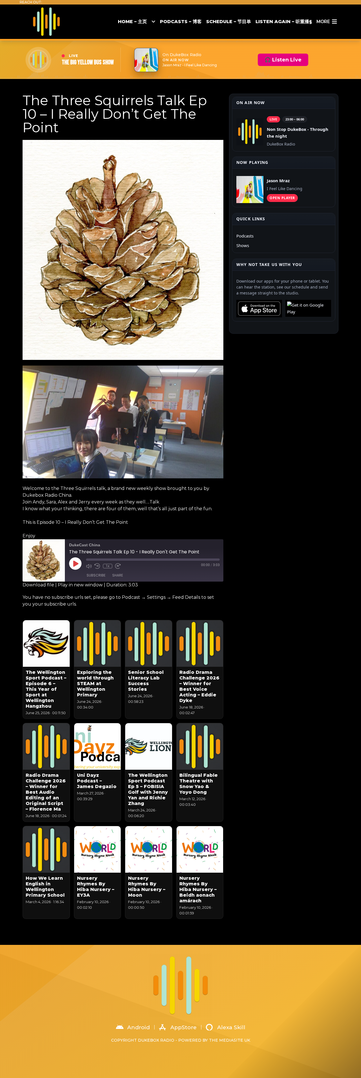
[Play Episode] (75, 563)
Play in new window (80, 585)
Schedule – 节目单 (228, 21)
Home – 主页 (132, 21)
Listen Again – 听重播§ (284, 21)
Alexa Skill (231, 1027)
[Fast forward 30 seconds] (118, 566)
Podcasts (245, 236)
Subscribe (96, 575)
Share (117, 575)
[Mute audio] (89, 566)
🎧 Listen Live (283, 60)
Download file (38, 585)
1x (107, 566)
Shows (242, 245)
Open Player (282, 197)
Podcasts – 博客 (181, 21)
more (323, 21)
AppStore (183, 1027)
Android (138, 1027)
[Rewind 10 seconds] (97, 566)
